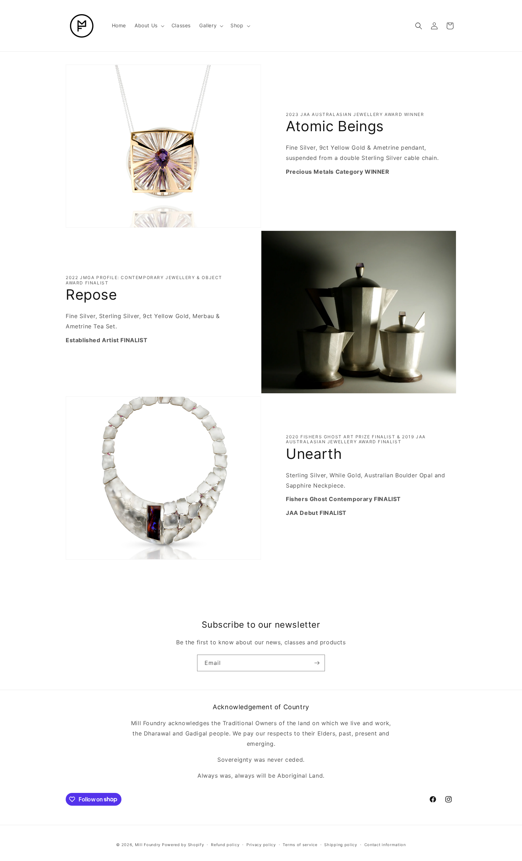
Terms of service (300, 844)
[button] (148, 25)
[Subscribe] (317, 663)
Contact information (385, 844)
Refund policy (225, 844)
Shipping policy (340, 844)
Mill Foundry (148, 844)
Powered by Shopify (183, 844)
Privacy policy (261, 844)
